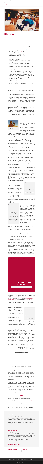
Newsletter (15, 459)
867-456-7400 (10, 443)
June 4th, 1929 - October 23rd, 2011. (27, 400)
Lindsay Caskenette (20, 46)
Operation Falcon (30, 154)
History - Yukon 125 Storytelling (13, 35)
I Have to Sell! (10, 34)
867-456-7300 (7, 0)
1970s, (30, 106)
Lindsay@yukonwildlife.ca (14, 444)
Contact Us (31, 459)
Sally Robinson (12, 46)
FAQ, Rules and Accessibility (23, 459)
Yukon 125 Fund (19, 51)
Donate (10, 459)
